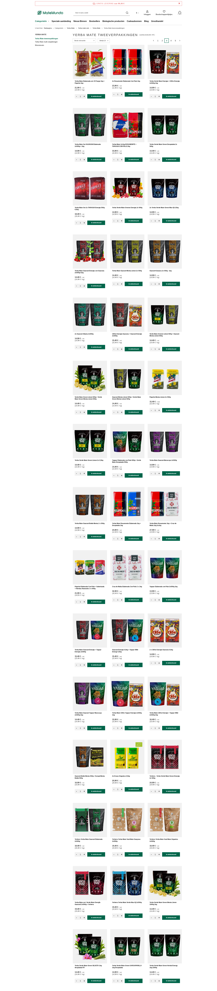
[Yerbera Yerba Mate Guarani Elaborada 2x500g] (90, 820)
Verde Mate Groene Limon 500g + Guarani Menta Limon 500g (164, 335)
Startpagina (48, 28)
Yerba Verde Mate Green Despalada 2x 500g (163, 145)
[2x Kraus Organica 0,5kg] (127, 757)
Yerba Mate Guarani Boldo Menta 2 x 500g (89, 523)
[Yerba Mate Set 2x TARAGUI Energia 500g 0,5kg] (90, 188)
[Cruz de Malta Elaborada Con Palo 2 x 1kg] (127, 567)
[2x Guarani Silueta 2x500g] (90, 315)
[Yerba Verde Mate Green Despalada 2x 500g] (165, 125)
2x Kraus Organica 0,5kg (121, 776)
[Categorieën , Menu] (49, 21)
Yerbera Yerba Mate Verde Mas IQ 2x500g (127, 902)
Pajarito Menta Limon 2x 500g (160, 397)
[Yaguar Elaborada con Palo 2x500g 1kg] (165, 567)
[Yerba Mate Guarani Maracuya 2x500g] (165, 441)
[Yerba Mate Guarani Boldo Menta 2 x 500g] (90, 504)
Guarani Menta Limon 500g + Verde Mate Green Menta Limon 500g (126, 398)
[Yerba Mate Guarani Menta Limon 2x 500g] (127, 251)
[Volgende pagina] (180, 40)
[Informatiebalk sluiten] (179, 3)
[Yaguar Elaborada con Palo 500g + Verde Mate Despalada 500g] (127, 441)
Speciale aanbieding (61, 21)
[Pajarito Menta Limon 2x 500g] (165, 378)
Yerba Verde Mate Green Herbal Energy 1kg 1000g (164, 966)
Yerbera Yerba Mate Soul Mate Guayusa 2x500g (126, 840)
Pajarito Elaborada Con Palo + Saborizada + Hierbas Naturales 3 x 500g (89, 587)
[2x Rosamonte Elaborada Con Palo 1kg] (127, 62)
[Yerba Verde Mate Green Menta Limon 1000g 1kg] (165, 883)
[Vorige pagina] (153, 40)
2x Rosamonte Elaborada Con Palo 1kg (126, 81)
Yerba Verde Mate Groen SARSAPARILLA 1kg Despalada (127, 966)
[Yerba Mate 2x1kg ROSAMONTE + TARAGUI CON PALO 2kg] (127, 125)
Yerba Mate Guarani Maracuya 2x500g (163, 460)
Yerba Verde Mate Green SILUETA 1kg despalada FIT (88, 966)
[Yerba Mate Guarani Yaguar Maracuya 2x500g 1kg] (90, 694)
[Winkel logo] (50, 12)
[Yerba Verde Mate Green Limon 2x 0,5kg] (90, 441)
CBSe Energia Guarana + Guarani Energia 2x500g (127, 335)
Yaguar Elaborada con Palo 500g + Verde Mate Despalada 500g (126, 461)
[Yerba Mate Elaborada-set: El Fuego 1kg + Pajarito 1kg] (90, 62)
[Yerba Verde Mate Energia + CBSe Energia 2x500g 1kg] (165, 62)
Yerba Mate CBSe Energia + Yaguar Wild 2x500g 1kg (164, 714)
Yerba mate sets (83, 28)
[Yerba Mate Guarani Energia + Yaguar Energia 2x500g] (90, 630)
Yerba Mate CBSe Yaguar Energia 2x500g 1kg (127, 714)
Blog (146, 21)
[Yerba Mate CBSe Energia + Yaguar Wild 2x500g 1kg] (165, 694)
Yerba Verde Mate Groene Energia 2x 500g (127, 207)
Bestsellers (94, 21)
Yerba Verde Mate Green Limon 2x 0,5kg (89, 460)
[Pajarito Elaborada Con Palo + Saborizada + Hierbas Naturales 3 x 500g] (90, 567)
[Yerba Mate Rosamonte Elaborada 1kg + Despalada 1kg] (127, 504)
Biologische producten (113, 21)
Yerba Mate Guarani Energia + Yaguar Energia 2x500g (88, 651)
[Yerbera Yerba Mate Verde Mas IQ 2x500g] (127, 883)
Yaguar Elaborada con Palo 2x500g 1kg (163, 586)
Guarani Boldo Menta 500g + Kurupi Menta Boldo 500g (90, 777)
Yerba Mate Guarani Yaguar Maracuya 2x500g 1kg (88, 714)
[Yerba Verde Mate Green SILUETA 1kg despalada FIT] (90, 946)
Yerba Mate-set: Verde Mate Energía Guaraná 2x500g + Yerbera (87, 903)
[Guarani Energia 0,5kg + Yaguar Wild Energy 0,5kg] (127, 630)
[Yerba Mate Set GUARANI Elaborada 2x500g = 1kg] (90, 125)
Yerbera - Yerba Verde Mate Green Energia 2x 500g (165, 777)
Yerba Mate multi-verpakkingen (46, 42)
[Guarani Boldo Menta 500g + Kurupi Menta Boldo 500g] (90, 757)
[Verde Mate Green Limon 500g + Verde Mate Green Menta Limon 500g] (90, 378)
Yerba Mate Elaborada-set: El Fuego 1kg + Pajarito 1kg (89, 82)
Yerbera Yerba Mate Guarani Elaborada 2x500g (88, 840)
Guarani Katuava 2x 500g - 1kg (161, 271)
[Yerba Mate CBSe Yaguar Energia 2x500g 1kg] (127, 694)
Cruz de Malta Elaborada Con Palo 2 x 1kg (127, 586)
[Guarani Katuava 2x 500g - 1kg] (165, 251)
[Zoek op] (127, 13)
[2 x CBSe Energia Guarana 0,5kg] (165, 630)
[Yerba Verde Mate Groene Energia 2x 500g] (127, 188)
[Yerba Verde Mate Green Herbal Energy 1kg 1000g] (165, 946)
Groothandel (157, 21)
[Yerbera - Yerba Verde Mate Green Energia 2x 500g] (165, 757)
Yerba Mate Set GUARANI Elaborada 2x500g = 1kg (88, 145)
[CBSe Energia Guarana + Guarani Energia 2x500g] (127, 315)
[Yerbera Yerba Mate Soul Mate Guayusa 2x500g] (127, 820)
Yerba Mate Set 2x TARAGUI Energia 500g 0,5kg (90, 209)
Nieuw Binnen (80, 21)
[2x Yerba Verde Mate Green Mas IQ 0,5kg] (165, 188)
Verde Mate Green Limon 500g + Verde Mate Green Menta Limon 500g (88, 398)
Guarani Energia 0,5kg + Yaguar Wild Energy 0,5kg (125, 651)
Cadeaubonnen (134, 21)
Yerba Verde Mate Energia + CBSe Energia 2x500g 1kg (165, 82)
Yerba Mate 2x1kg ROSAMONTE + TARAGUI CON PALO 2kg (124, 145)
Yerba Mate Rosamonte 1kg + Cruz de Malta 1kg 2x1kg (163, 524)
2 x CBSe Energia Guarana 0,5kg (161, 650)
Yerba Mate (71, 28)
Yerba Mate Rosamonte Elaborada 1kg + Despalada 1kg (126, 524)
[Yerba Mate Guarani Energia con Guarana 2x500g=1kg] (90, 251)
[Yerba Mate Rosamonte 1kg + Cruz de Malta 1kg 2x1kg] (165, 504)
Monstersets (39, 45)
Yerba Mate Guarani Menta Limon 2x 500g (127, 271)
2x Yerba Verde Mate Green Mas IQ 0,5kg (164, 207)
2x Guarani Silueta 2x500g (84, 334)
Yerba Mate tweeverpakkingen (46, 39)
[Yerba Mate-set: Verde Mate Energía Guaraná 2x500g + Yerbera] (90, 883)
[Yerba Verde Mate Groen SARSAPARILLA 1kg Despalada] (127, 946)
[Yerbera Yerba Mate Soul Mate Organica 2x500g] (165, 820)
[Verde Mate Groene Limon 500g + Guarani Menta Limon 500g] (165, 315)
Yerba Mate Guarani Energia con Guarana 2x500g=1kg (89, 272)
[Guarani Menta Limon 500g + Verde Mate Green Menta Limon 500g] (127, 378)
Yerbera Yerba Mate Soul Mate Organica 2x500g (164, 840)
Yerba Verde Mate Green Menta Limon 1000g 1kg (163, 903)
